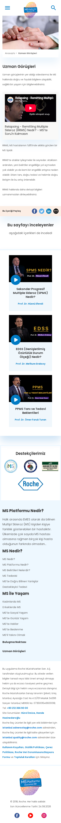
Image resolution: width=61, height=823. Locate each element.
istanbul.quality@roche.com (19, 737)
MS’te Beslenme (12, 629)
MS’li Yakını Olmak (13, 635)
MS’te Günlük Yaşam (15, 618)
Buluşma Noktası (14, 642)
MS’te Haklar (10, 624)
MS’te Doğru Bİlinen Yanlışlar (20, 581)
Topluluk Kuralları (24, 757)
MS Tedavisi (9, 576)
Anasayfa (10, 53)
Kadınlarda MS (11, 602)
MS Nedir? (8, 559)
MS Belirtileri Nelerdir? (16, 570)
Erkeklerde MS (11, 607)
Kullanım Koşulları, (13, 747)
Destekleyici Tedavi (14, 587)
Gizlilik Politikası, (35, 747)
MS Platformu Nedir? (15, 565)
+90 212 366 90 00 (17, 708)
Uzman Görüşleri (27, 53)
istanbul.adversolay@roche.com (22, 727)
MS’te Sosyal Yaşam (15, 613)
